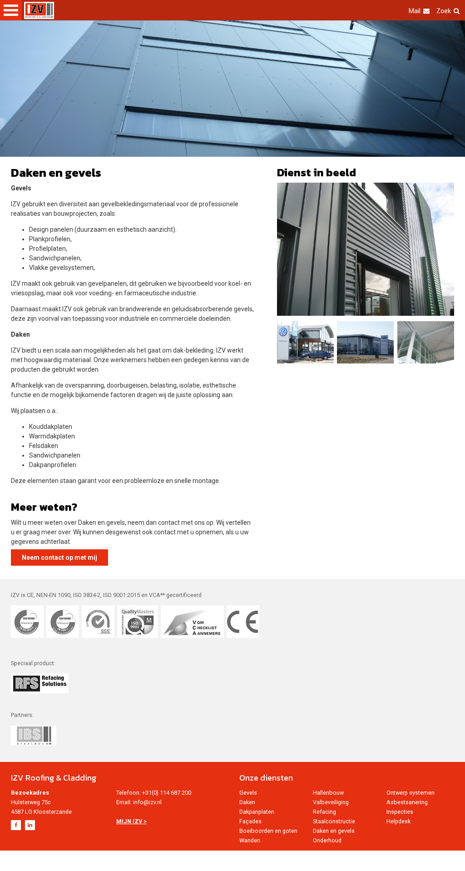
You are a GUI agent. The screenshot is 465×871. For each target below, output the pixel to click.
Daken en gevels (334, 830)
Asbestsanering (407, 802)
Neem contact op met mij (59, 557)
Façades (250, 821)
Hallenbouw (328, 792)
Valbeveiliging (331, 802)
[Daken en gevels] (365, 249)
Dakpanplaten (256, 811)
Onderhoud (327, 840)
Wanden (249, 840)
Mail (414, 11)
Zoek (443, 11)
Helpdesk (398, 821)
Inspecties (399, 811)
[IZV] (39, 10)
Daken (247, 802)
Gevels (248, 792)
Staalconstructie (334, 821)
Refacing (324, 811)
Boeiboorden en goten (268, 830)
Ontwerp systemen (410, 792)
